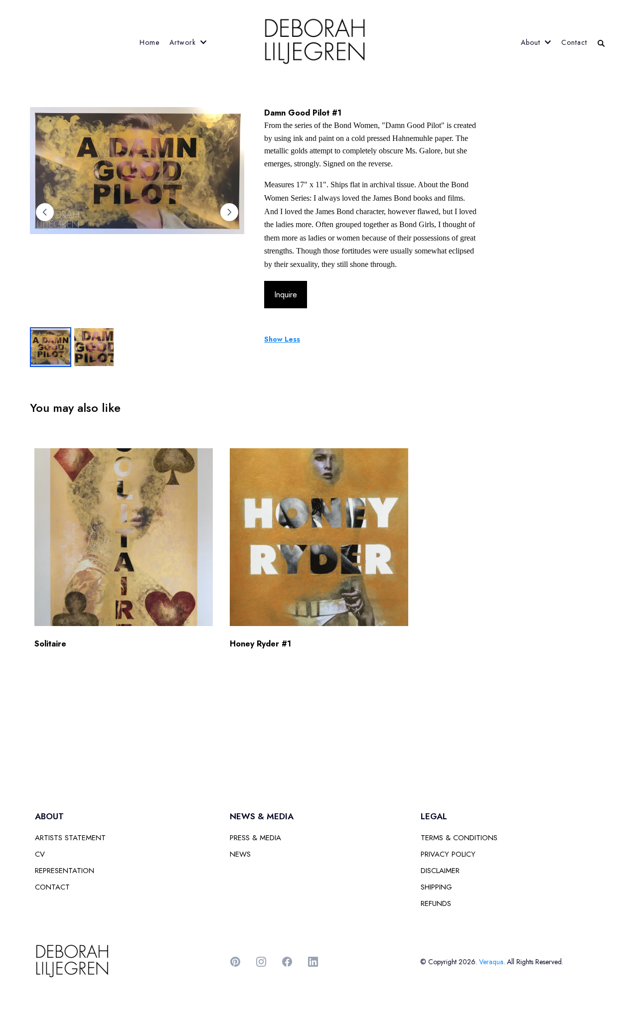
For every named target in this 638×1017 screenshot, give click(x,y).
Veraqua (491, 962)
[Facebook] (287, 962)
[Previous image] (45, 212)
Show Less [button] (282, 339)
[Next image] (229, 212)
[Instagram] (261, 962)
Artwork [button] (183, 42)
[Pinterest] (235, 962)
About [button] (532, 42)
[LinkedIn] (313, 962)
